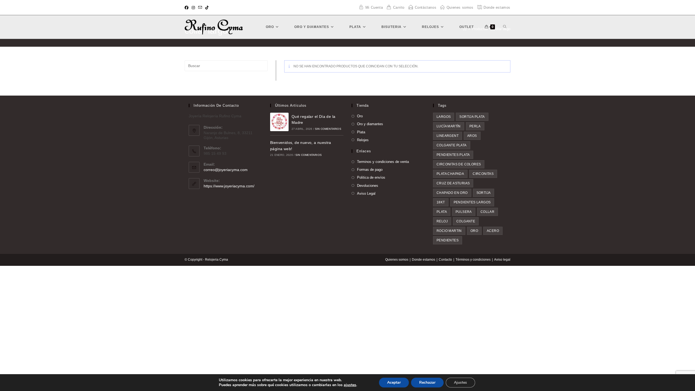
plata (442, 212)
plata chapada (450, 174)
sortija (483, 193)
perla (475, 126)
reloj (442, 221)
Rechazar (427, 382)
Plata (361, 132)
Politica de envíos (371, 177)
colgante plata (452, 145)
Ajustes (460, 382)
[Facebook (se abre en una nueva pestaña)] (187, 7)
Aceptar (394, 382)
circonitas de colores (459, 164)
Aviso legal (502, 259)
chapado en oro (452, 193)
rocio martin (449, 231)
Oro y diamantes (370, 124)
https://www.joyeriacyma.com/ (229, 186)
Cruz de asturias (453, 183)
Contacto (445, 259)
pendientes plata (453, 155)
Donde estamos (423, 259)
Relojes (363, 140)
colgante (465, 221)
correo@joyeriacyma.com (226, 170)
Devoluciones (367, 186)
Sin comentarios (328, 128)
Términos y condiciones (473, 259)
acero (493, 231)
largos (444, 117)
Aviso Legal (366, 193)
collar (487, 212)
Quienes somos (396, 259)
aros (472, 136)
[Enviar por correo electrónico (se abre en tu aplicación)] (200, 7)
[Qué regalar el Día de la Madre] (279, 122)
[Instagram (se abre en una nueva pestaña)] (193, 7)
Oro (360, 116)
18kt (441, 202)
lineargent (448, 136)
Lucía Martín (449, 126)
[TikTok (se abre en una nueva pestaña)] (207, 7)
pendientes (448, 240)
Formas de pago (370, 170)
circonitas (483, 174)
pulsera (464, 212)
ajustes (350, 385)
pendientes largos (472, 202)
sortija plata (472, 117)
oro (474, 231)
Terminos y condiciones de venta (383, 162)
